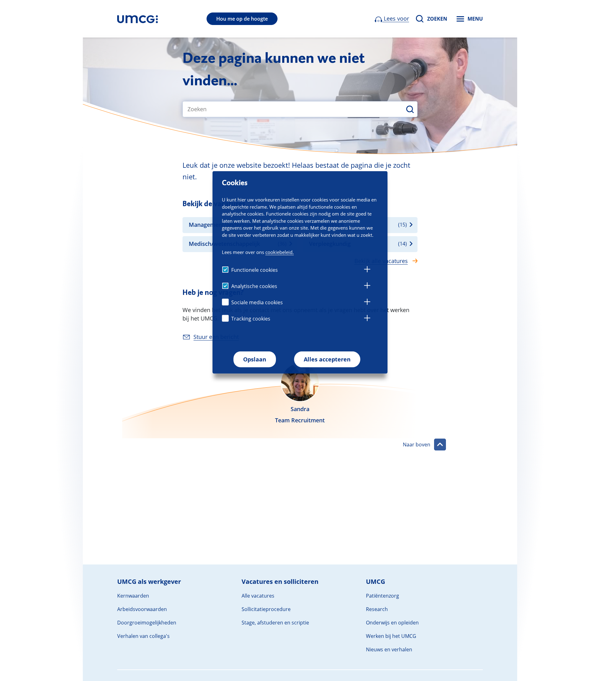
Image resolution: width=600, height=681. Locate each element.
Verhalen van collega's (143, 636)
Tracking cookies (250, 318)
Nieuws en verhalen (389, 649)
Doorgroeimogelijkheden (146, 622)
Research (377, 609)
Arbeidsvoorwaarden (142, 609)
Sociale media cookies (257, 302)
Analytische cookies (254, 286)
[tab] (367, 270)
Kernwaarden (133, 595)
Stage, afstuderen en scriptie (275, 622)
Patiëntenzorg (382, 595)
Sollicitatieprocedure (266, 609)
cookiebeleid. (279, 252)
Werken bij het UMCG (391, 636)
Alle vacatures (258, 595)
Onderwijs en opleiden (392, 622)
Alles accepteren (327, 359)
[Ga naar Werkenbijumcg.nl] (137, 18)
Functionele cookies (254, 269)
